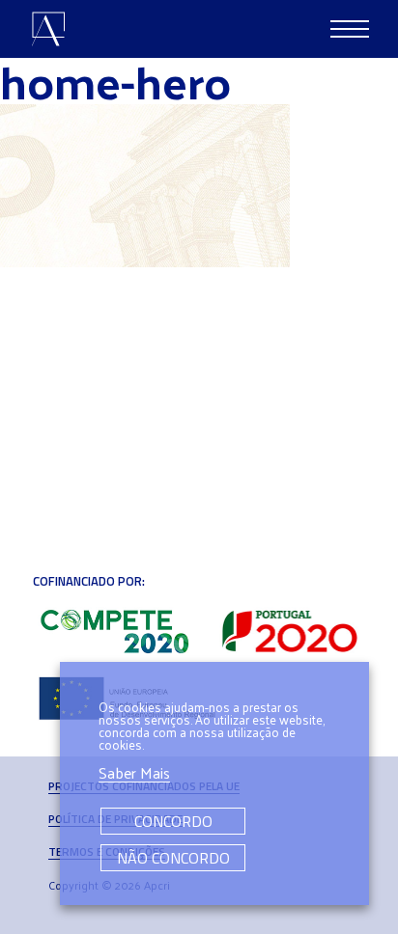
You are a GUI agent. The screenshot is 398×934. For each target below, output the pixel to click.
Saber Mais (134, 774)
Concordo (173, 821)
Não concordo (173, 857)
